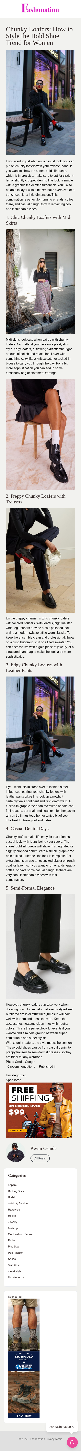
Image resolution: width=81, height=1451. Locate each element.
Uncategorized (16, 1075)
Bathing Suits (16, 1191)
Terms (58, 1438)
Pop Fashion (15, 1252)
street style (14, 1271)
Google (30, 1061)
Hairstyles (14, 1209)
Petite (11, 1240)
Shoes (12, 1258)
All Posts (40, 1158)
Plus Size (13, 1246)
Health (12, 1215)
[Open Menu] (6, 9)
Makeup (13, 1228)
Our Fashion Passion (20, 1234)
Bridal (11, 1197)
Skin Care (14, 1265)
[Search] (73, 9)
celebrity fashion (18, 1203)
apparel (12, 1184)
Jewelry (12, 1221)
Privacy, (50, 1438)
